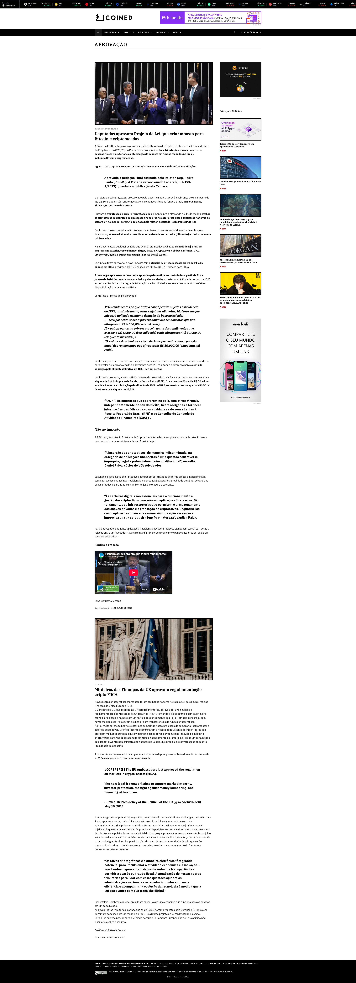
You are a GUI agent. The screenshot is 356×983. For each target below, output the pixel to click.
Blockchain (110, 32)
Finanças (161, 32)
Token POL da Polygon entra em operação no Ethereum (237, 145)
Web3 (176, 32)
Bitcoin (99, 129)
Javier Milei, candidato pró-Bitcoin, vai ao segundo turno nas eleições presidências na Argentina (240, 300)
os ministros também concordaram (132, 837)
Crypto (127, 32)
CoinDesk (110, 930)
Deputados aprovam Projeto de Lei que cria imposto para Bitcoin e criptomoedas (149, 136)
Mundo (114, 129)
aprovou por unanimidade (175, 709)
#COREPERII (113, 769)
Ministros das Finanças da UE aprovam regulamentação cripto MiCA (148, 692)
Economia (143, 32)
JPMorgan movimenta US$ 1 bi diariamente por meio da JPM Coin (238, 261)
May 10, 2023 (113, 806)
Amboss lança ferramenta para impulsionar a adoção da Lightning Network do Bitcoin (238, 222)
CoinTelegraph (113, 601)
